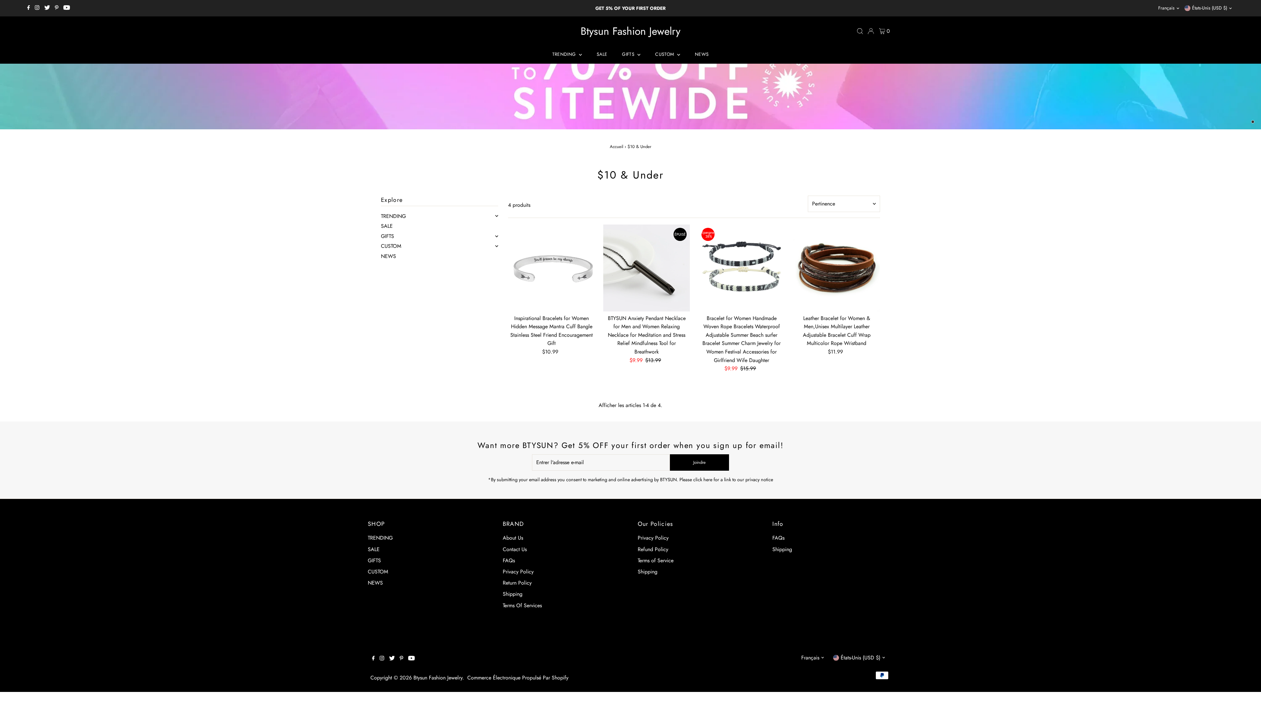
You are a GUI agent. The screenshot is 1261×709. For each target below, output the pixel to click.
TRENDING (564, 54)
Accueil (616, 146)
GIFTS (629, 54)
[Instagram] (37, 8)
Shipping (512, 594)
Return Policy (517, 583)
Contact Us (515, 549)
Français (1166, 8)
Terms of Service (656, 560)
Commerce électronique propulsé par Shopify (517, 677)
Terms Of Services (522, 605)
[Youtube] (67, 8)
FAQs (509, 560)
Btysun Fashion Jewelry (630, 31)
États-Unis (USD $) (1209, 8)
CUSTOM (665, 54)
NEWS (702, 54)
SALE (602, 54)
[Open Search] (860, 31)
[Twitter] (47, 8)
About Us (513, 538)
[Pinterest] (56, 8)
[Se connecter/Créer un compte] (871, 31)
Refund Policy (653, 549)
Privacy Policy (518, 571)
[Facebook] (29, 8)
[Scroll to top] (1247, 695)
